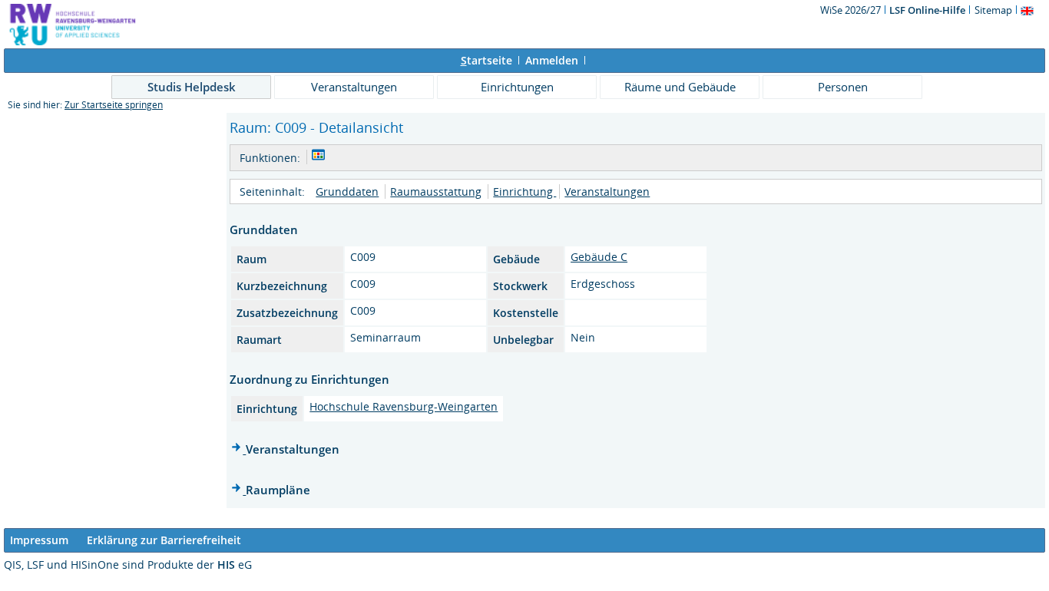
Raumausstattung (435, 191)
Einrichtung (524, 191)
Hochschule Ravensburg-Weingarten (403, 406)
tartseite (486, 60)
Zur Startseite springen (114, 105)
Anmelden (551, 60)
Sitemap (993, 10)
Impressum (39, 540)
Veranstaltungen (354, 86)
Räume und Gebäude (680, 86)
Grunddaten (347, 191)
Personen (843, 86)
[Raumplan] (318, 157)
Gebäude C (599, 256)
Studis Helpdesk (191, 86)
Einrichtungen (517, 86)
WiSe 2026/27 (851, 10)
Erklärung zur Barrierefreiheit (164, 540)
